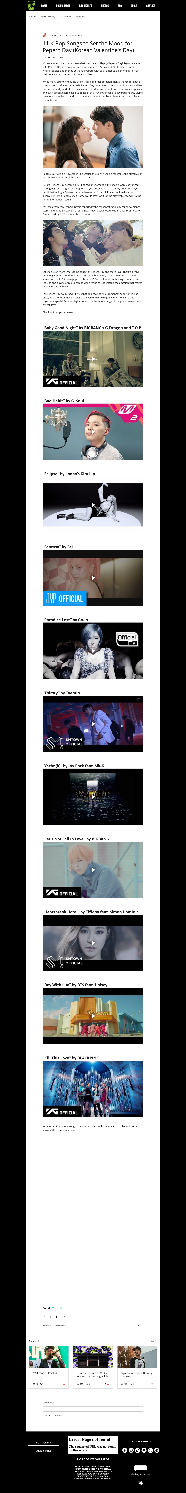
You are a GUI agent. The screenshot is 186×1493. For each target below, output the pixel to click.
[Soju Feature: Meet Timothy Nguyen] (137, 1246)
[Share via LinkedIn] (57, 1206)
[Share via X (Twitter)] (50, 1206)
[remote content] (93, 1162)
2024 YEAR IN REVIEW (44, 1262)
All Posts (32, 16)
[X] (150, 1339)
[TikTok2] (137, 1339)
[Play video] (93, 359)
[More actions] (141, 35)
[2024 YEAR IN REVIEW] (48, 1246)
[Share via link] (64, 1206)
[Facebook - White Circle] (124, 1339)
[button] (153, 17)
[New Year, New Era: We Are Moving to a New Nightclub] (93, 1246)
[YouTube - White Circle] (144, 1339)
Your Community (48, 16)
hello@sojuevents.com (140, 1363)
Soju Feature (65, 16)
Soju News (80, 16)
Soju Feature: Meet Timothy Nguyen (136, 1263)
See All (154, 1230)
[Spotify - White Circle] (156, 1339)
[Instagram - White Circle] (131, 1339)
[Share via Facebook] (44, 1206)
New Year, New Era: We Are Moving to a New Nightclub (92, 1263)
